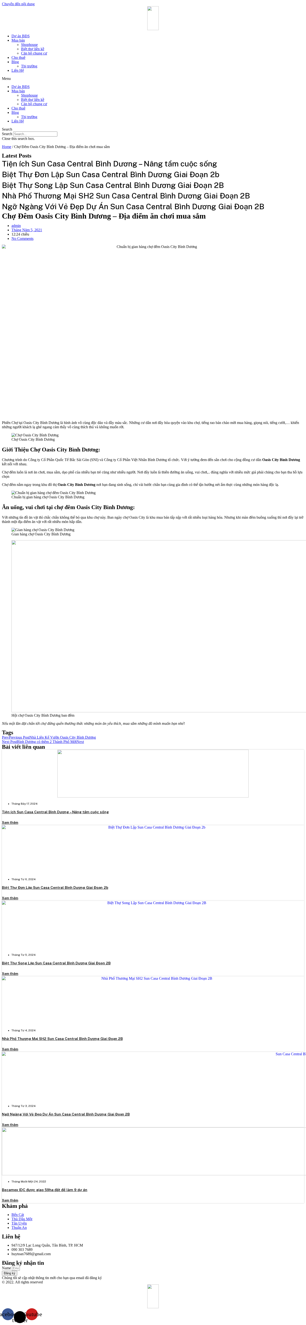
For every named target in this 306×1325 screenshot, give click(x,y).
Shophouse (29, 45)
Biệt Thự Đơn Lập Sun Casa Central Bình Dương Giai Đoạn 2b (55, 887)
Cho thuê (18, 57)
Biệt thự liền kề (32, 49)
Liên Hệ (17, 70)
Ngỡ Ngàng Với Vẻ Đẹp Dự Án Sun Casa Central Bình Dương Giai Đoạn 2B (66, 1114)
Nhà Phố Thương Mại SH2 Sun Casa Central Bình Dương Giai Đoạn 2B (62, 1039)
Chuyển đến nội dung (18, 4)
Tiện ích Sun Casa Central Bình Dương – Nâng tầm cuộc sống (55, 812)
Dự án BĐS (20, 36)
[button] (153, 79)
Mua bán (18, 40)
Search (7, 134)
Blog (15, 62)
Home (6, 147)
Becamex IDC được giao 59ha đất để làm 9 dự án (44, 1190)
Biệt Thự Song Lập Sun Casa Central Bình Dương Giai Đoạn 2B (56, 963)
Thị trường (29, 66)
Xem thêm (10, 823)
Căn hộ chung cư (34, 53)
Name (7, 1268)
